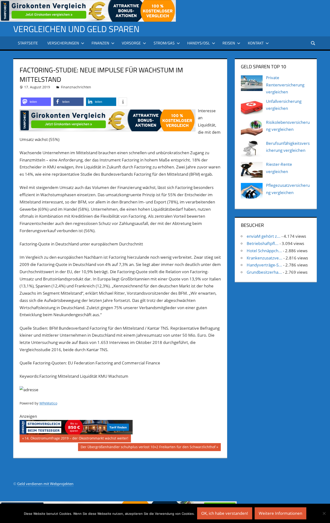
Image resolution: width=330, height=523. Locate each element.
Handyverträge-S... (264, 265)
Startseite (28, 43)
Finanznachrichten (76, 87)
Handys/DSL (198, 43)
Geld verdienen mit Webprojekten (45, 483)
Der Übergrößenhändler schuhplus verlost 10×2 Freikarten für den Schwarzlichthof (147, 447)
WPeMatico (48, 403)
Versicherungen (63, 43)
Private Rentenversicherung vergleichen (285, 85)
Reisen (228, 43)
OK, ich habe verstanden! (224, 513)
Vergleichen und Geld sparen (76, 28)
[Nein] (324, 513)
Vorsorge (131, 43)
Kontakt (256, 43)
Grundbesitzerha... (264, 272)
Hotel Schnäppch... (264, 250)
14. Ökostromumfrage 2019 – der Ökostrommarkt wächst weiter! (76, 439)
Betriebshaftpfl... (263, 243)
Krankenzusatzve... (264, 258)
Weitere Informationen (280, 513)
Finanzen (100, 43)
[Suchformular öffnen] (313, 42)
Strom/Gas (164, 43)
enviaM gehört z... (263, 236)
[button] (36, 102)
